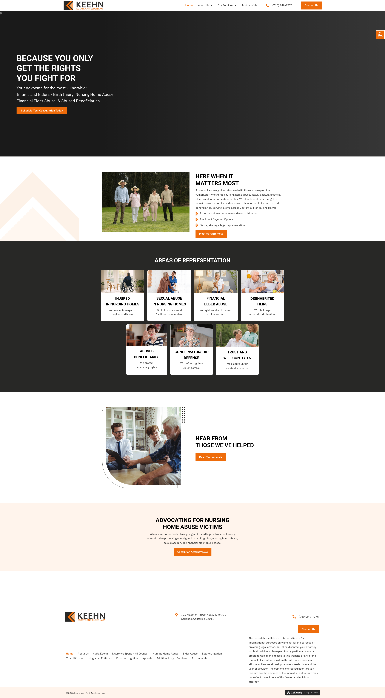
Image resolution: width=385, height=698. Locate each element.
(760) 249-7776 (282, 5)
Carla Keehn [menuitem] (100, 653)
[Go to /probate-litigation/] (262, 307)
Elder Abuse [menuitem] (190, 653)
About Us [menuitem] (83, 653)
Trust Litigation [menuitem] (75, 658)
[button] (42, 110)
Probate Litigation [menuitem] (127, 658)
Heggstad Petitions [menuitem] (100, 658)
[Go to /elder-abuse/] (216, 307)
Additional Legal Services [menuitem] (172, 658)
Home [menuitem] (69, 653)
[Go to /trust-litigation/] (237, 361)
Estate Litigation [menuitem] (212, 653)
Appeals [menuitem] (147, 658)
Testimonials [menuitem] (199, 658)
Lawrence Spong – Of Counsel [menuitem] (130, 653)
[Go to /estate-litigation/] (146, 360)
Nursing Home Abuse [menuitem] (166, 653)
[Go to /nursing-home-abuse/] (122, 307)
